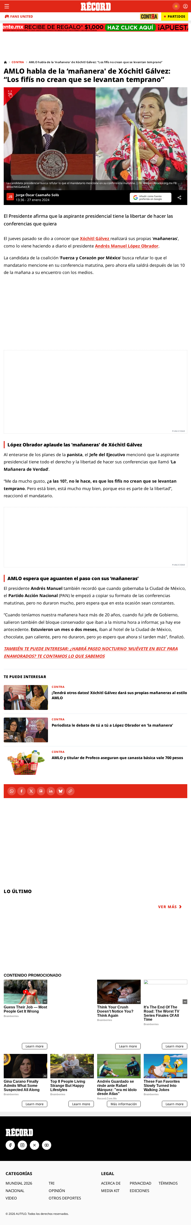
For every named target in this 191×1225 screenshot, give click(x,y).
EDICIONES (139, 1174)
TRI (51, 1166)
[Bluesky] (60, 791)
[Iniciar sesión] (185, 6)
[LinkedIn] (51, 791)
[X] (31, 791)
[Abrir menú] (7, 6)
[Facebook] (21, 791)
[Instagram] (22, 1128)
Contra (18, 62)
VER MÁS (167, 906)
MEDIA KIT (110, 1174)
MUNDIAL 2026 (19, 1166)
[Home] (5, 62)
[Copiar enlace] (70, 791)
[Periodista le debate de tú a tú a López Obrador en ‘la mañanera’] (95, 730)
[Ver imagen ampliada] (95, 138)
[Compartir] (179, 197)
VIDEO (11, 1181)
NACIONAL (15, 1174)
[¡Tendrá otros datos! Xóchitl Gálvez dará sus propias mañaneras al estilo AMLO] (95, 697)
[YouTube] (46, 1128)
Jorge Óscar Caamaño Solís (37, 195)
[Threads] (41, 791)
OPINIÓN (57, 1174)
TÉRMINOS (168, 1166)
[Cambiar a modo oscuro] (176, 6)
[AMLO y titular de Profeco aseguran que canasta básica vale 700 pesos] (95, 762)
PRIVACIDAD (140, 1166)
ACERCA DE (111, 1166)
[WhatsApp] (11, 791)
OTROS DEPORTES (65, 1181)
